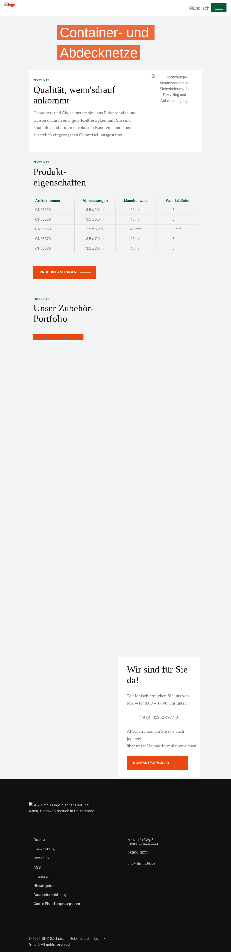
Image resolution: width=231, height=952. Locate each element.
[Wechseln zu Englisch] (116, 8)
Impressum (42, 876)
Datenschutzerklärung (50, 895)
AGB (37, 867)
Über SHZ (41, 840)
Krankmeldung (44, 849)
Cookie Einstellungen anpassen (57, 904)
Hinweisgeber (44, 886)
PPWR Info (42, 858)
